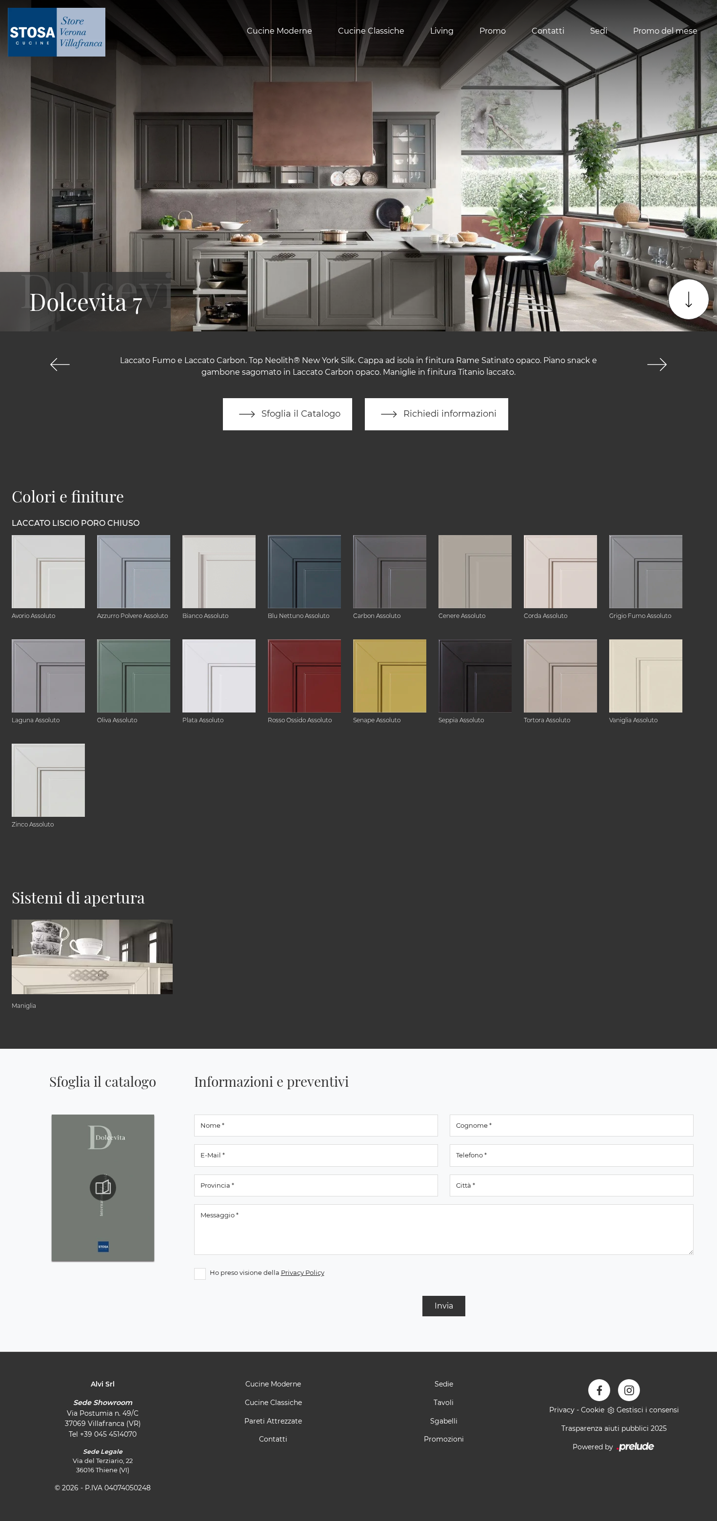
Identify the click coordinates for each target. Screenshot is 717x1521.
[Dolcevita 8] (657, 364)
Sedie (444, 1384)
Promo (492, 31)
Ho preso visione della (267, 1272)
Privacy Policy (302, 1272)
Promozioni (444, 1439)
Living (442, 31)
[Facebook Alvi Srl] (599, 1390)
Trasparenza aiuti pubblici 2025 (614, 1428)
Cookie (592, 1409)
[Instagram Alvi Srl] (629, 1390)
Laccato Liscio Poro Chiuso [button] (75, 523)
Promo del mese (665, 31)
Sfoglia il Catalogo (299, 413)
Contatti (548, 31)
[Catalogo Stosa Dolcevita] (103, 1188)
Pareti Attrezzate (273, 1421)
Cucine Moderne (279, 31)
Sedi (598, 31)
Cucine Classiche (371, 31)
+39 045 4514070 (108, 1434)
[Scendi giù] (688, 299)
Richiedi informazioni (449, 413)
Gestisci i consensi (648, 1409)
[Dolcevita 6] (60, 364)
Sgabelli (444, 1421)
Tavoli (444, 1402)
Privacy (562, 1409)
